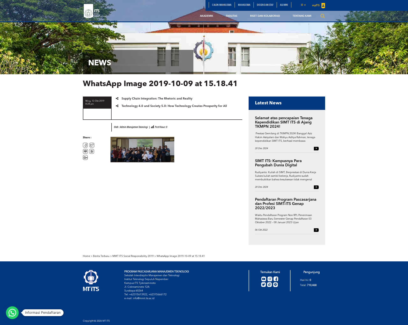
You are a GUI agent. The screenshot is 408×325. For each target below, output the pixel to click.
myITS (316, 5)
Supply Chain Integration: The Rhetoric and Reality (157, 98)
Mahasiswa (244, 5)
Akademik (206, 16)
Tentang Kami (302, 16)
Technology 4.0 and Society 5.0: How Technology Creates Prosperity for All (174, 106)
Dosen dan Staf (265, 5)
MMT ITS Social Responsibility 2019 (133, 256)
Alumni (284, 5)
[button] (12, 312)
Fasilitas (231, 16)
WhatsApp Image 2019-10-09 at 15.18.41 (181, 256)
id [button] (302, 5)
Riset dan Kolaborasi (265, 16)
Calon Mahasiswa (221, 5)
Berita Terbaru (101, 256)
